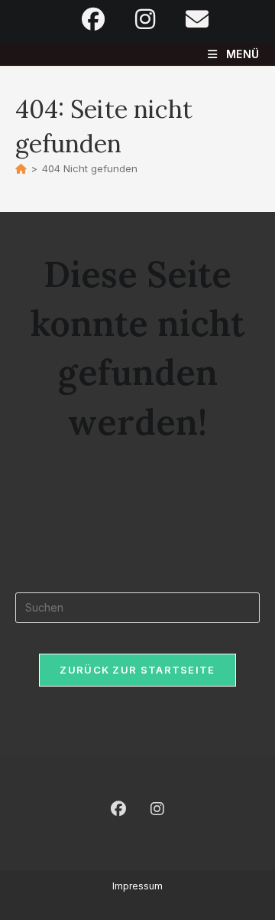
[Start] (21, 168)
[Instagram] (157, 809)
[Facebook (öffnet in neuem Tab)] (93, 19)
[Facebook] (118, 809)
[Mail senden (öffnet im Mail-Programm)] (189, 19)
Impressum (137, 886)
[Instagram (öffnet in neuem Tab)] (145, 19)
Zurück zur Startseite (137, 670)
